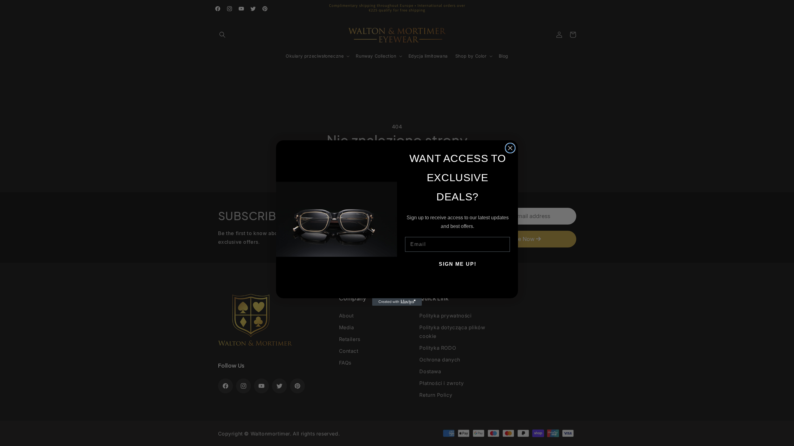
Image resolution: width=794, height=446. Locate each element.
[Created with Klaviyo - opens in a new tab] (397, 302)
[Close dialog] (510, 148)
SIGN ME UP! (457, 264)
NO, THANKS (457, 283)
